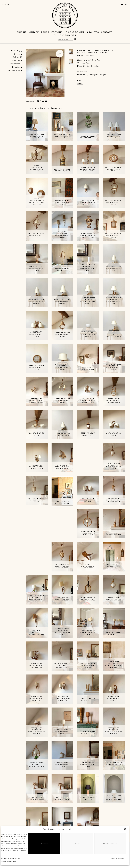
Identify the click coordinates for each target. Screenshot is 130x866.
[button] (125, 829)
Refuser (77, 844)
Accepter (44, 844)
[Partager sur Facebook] (38, 101)
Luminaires (14, 63)
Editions (56, 32)
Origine (22, 32)
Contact (106, 32)
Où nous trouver (65, 35)
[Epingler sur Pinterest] (43, 101)
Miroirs (16, 67)
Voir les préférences (110, 844)
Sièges (17, 54)
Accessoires (14, 70)
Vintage (34, 32)
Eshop (45, 32)
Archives (93, 32)
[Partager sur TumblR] (46, 101)
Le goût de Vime (75, 32)
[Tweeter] (41, 101)
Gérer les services (117, 858)
